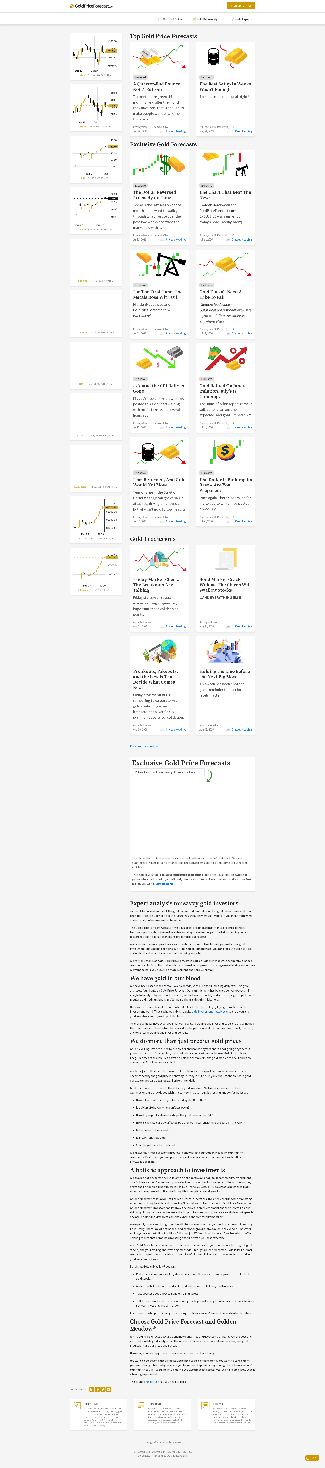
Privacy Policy (91, 1403)
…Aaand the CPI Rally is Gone (158, 388)
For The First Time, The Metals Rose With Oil (158, 294)
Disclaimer (218, 1403)
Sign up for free (241, 5)
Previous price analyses (145, 746)
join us (153, 1381)
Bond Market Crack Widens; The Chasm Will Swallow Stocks (225, 585)
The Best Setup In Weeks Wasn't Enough (225, 86)
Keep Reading (177, 131)
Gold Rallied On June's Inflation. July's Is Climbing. (222, 391)
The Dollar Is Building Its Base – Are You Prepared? (225, 485)
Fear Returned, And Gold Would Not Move (159, 482)
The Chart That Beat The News (225, 195)
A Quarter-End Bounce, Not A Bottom (157, 86)
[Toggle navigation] (73, 19)
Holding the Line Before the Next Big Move (224, 674)
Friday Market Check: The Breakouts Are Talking (156, 585)
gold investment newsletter (210, 1011)
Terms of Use (154, 1403)
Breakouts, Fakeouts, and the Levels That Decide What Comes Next (155, 680)
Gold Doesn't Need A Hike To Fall (220, 294)
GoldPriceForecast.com (217, 210)
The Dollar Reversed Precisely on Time (154, 195)
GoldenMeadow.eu (215, 205)
